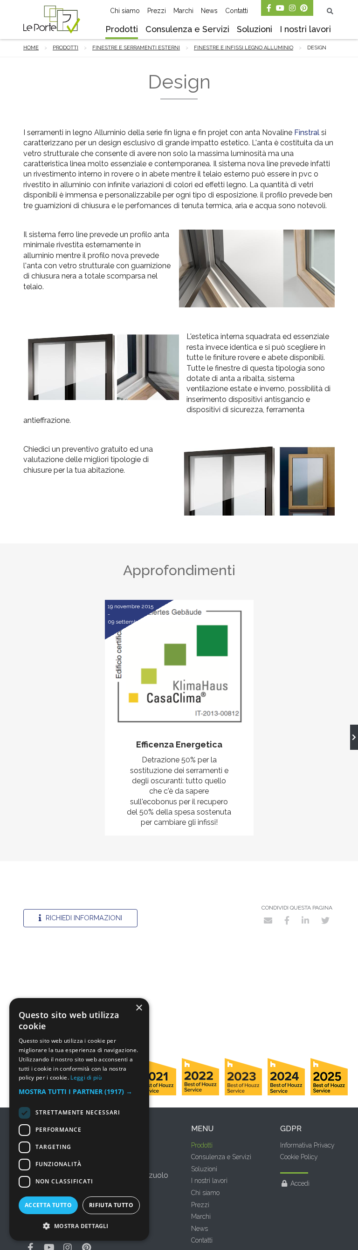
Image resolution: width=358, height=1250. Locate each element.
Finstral (306, 132)
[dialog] (79, 1119)
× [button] (138, 1008)
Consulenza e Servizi (187, 29)
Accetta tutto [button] (48, 1205)
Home (31, 48)
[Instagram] (292, 8)
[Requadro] (354, 737)
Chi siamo (125, 10)
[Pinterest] (304, 8)
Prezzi (156, 10)
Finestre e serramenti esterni (136, 48)
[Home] (51, 20)
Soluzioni (254, 29)
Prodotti (121, 29)
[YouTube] (280, 8)
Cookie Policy (299, 1157)
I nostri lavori (305, 29)
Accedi (300, 1183)
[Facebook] (269, 8)
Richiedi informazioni (83, 918)
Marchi (183, 10)
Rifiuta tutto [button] (111, 1205)
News (209, 10)
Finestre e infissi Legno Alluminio (243, 48)
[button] (79, 1091)
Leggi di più (86, 1077)
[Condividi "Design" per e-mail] (268, 920)
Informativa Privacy (307, 1145)
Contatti (236, 10)
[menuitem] (121, 30)
